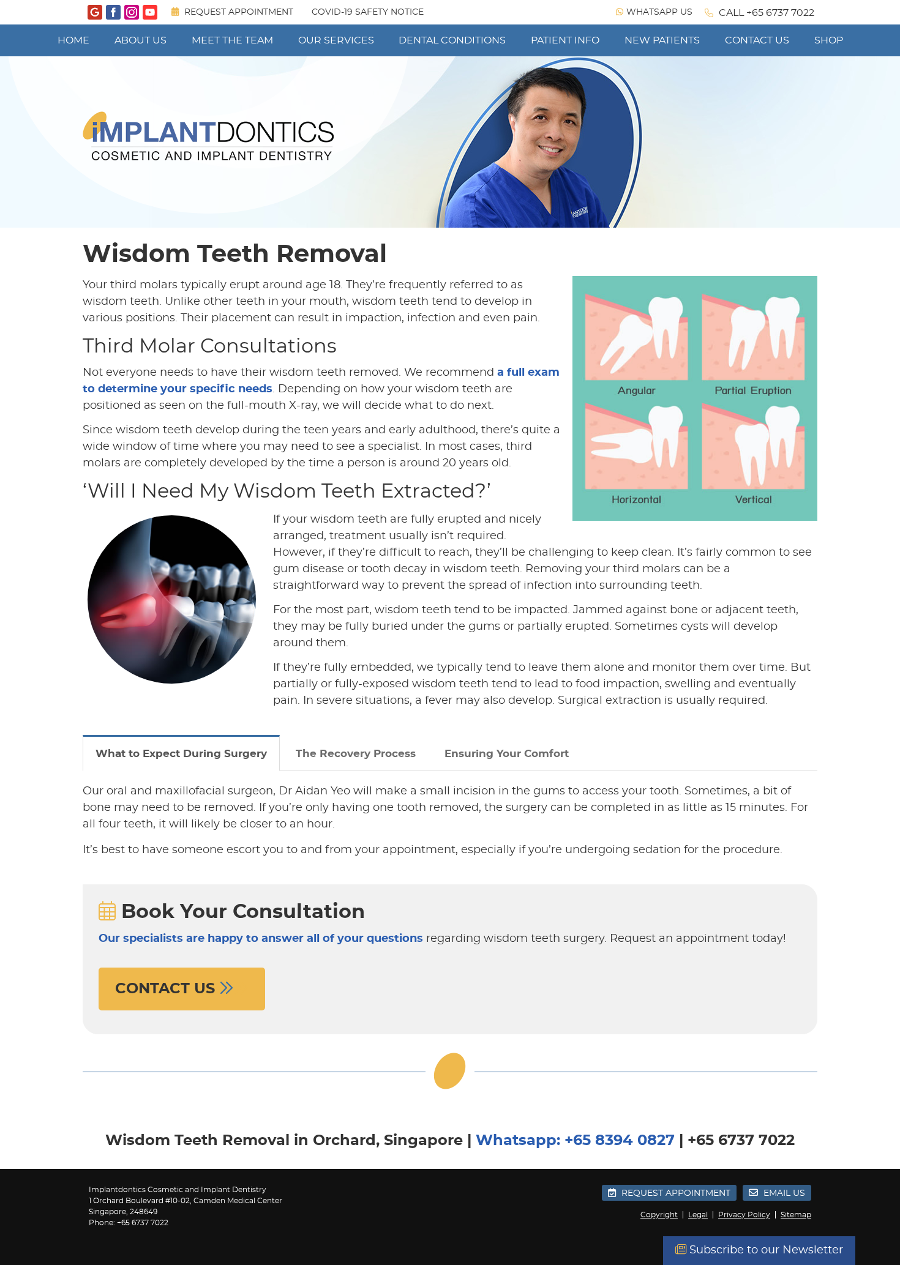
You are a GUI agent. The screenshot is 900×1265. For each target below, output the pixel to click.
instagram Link (131, 12)
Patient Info (565, 40)
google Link (95, 12)
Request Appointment (237, 12)
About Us (140, 40)
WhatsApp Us (659, 12)
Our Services (336, 40)
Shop (828, 40)
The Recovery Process (356, 753)
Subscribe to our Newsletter (764, 1250)
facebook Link (113, 12)
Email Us (783, 1193)
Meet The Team (232, 40)
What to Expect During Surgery (181, 753)
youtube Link (150, 12)
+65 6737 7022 (780, 13)
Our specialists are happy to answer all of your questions (261, 938)
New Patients (662, 40)
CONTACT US (167, 989)
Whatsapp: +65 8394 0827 (575, 1140)
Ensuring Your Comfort (506, 753)
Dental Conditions (452, 40)
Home (73, 40)
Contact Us (757, 40)
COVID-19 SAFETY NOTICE (368, 12)
